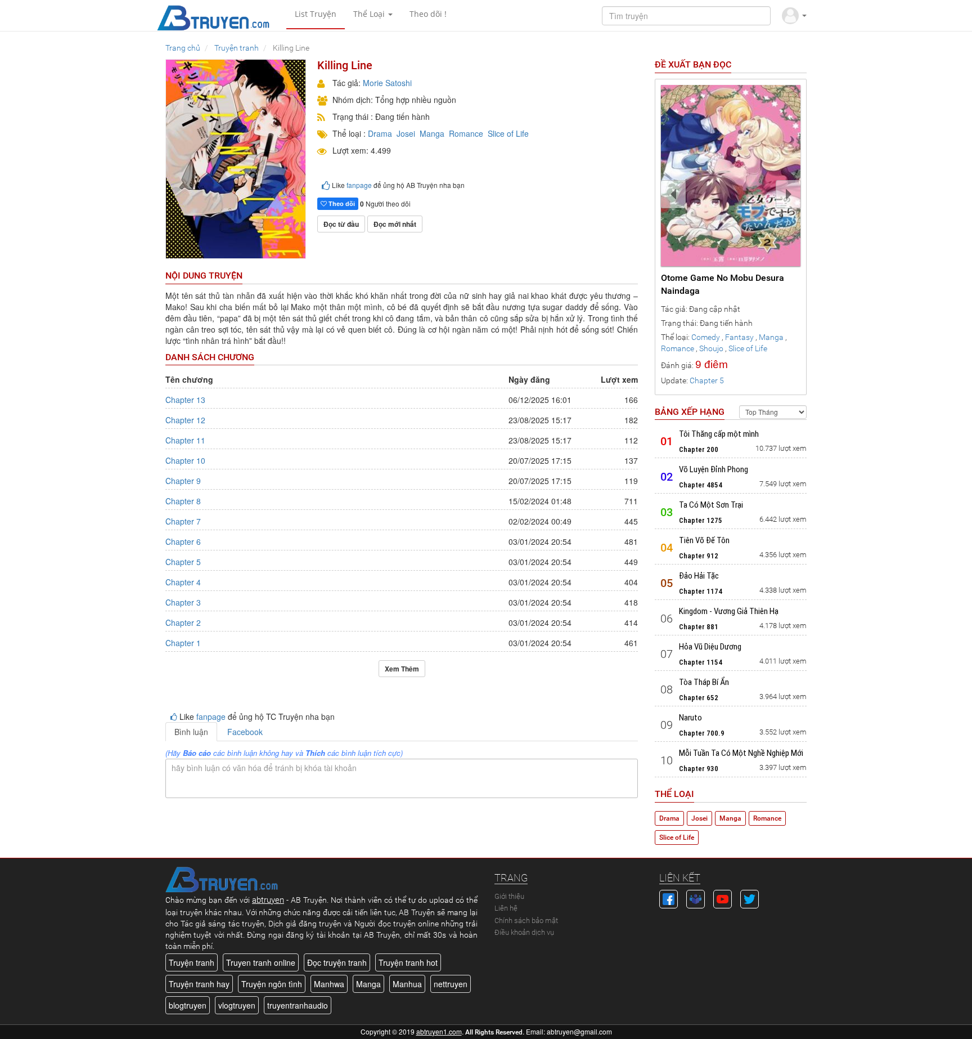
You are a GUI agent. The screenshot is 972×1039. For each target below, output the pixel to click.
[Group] (695, 897)
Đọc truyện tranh (337, 962)
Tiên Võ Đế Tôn (704, 540)
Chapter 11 (185, 440)
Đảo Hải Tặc (699, 576)
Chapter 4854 (700, 485)
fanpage (359, 185)
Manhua (407, 983)
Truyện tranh (191, 962)
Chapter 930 (698, 768)
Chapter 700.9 (701, 733)
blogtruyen (187, 1005)
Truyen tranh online (260, 962)
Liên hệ (506, 908)
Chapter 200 (698, 449)
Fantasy (739, 337)
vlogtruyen (236, 1005)
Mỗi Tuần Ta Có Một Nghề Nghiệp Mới (741, 753)
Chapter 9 (183, 480)
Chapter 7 (183, 521)
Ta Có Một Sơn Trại (711, 505)
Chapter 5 (183, 561)
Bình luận (191, 731)
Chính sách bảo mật (526, 920)
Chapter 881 (698, 626)
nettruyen (450, 983)
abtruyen (268, 900)
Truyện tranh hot (408, 962)
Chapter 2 (183, 622)
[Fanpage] (668, 897)
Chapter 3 (183, 602)
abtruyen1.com (439, 1031)
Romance (466, 133)
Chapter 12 (185, 420)
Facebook (245, 731)
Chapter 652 (698, 697)
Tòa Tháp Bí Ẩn (704, 682)
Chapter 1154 (700, 662)
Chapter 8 (183, 501)
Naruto (690, 718)
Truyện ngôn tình (271, 983)
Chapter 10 (185, 460)
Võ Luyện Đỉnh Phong (713, 469)
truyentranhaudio (297, 1005)
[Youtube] (722, 897)
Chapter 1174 (700, 591)
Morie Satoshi (387, 82)
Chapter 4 (183, 582)
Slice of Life (508, 133)
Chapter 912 (698, 556)
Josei (406, 133)
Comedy (705, 337)
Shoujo (711, 348)
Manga (432, 133)
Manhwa (329, 983)
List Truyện (315, 13)
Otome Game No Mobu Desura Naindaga (722, 284)
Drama (380, 133)
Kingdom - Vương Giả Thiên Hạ (728, 611)
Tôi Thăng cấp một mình (719, 434)
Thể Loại (370, 13)
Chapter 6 (183, 541)
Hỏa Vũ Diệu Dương (710, 647)
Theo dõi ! (428, 13)
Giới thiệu (509, 896)
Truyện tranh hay (199, 983)
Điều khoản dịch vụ (524, 932)
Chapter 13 (185, 399)
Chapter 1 (183, 642)
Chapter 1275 (700, 520)
